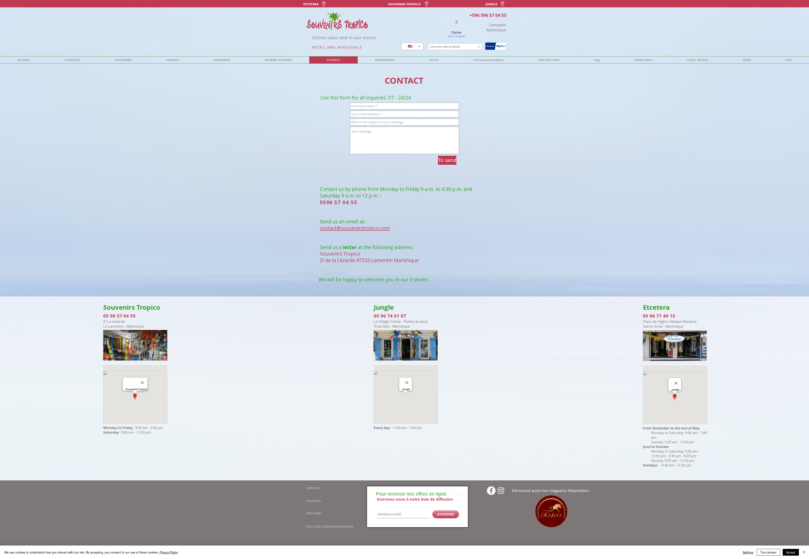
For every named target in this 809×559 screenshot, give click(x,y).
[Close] (803, 552)
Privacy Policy (168, 552)
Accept (790, 552)
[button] (469, 241)
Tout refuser (768, 552)
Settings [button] (748, 552)
